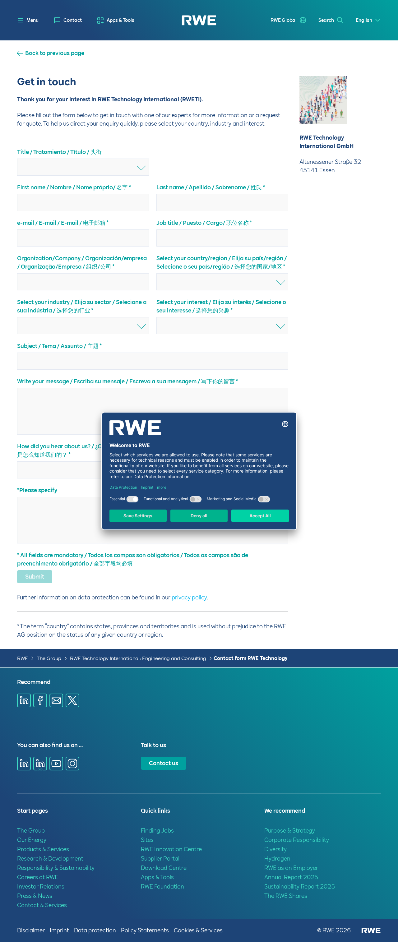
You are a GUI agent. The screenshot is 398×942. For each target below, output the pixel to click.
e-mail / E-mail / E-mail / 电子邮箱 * (63, 222)
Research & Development (50, 858)
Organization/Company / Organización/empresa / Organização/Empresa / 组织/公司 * (82, 262)
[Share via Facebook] (40, 700)
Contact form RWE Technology (250, 658)
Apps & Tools (120, 20)
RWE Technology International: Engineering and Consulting (138, 658)
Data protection (95, 930)
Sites (147, 840)
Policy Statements (145, 930)
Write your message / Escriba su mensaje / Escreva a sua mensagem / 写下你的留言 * (127, 381)
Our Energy (31, 840)
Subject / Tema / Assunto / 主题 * (59, 346)
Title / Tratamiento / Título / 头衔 (59, 152)
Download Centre (164, 868)
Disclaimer (31, 930)
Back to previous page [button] (54, 53)
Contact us (163, 763)
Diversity (275, 849)
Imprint (59, 930)
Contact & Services (42, 905)
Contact (72, 20)
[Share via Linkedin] (24, 700)
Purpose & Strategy (289, 830)
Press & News (34, 896)
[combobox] (83, 167)
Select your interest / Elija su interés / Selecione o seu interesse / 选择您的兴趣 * (221, 306)
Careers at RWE (37, 877)
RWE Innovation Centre (171, 849)
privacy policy (189, 597)
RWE (22, 658)
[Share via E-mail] (56, 700)
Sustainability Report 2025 (299, 886)
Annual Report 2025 (291, 877)
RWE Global (284, 20)
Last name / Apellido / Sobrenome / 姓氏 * (210, 187)
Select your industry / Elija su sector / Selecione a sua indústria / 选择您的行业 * (81, 306)
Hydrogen (277, 858)
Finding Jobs (157, 830)
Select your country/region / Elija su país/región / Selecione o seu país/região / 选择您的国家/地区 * (221, 262)
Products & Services (43, 849)
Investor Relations (40, 886)
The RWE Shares (285, 896)
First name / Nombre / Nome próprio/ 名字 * (74, 187)
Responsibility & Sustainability (56, 868)
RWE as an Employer (291, 868)
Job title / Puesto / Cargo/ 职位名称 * (204, 222)
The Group (49, 658)
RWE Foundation (162, 886)
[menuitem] (68, 20)
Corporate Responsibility (296, 840)
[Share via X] (72, 700)
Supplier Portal (160, 858)
